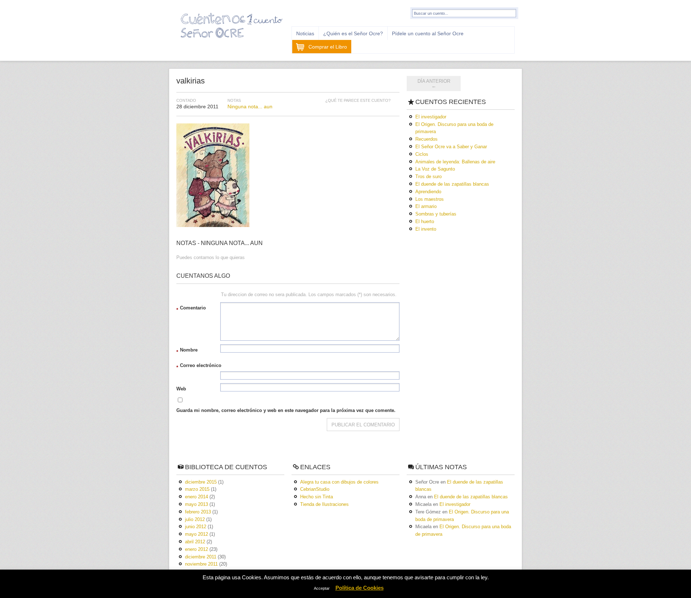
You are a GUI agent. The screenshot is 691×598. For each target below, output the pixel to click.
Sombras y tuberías (435, 214)
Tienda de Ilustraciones (324, 504)
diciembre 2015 (201, 482)
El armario (426, 206)
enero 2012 (196, 549)
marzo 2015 (197, 489)
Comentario (191, 309)
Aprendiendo (428, 191)
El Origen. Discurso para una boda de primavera (454, 128)
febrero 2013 (198, 512)
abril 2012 (195, 541)
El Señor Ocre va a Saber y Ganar (451, 146)
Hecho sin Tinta (316, 496)
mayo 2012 (196, 534)
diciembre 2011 (200, 557)
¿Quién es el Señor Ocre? (353, 33)
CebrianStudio (314, 489)
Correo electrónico (198, 366)
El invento (425, 229)
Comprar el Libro (327, 47)
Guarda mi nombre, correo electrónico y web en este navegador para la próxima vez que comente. (286, 410)
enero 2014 (196, 496)
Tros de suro (428, 176)
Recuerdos (426, 139)
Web (181, 388)
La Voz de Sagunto (435, 169)
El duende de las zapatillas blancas (452, 184)
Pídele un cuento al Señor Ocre (428, 33)
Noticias (305, 33)
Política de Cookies (359, 588)
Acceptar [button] (322, 588)
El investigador (430, 116)
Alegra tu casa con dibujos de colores (339, 482)
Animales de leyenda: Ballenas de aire (455, 161)
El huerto (424, 221)
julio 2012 (195, 519)
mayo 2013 (196, 504)
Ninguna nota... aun (249, 106)
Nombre (187, 351)
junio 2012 (195, 526)
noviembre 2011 (201, 564)
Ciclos (421, 154)
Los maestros (429, 199)
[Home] (232, 40)
